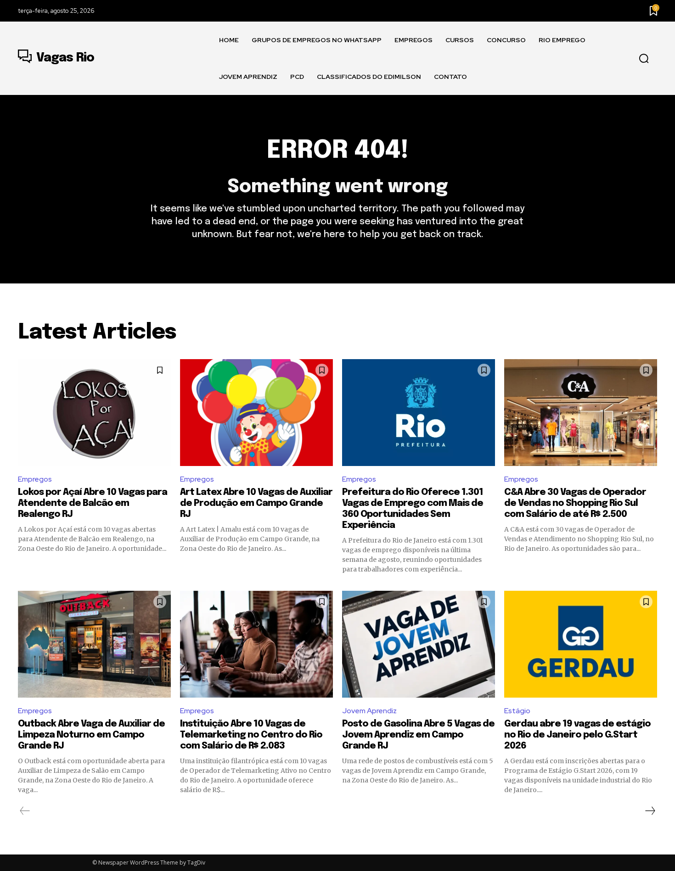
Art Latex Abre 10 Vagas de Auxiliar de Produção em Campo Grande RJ (256, 503)
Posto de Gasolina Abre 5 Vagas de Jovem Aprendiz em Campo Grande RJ (418, 735)
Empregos (35, 479)
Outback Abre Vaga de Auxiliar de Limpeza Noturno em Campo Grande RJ (91, 735)
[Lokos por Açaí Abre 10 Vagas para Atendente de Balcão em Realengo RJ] (94, 412)
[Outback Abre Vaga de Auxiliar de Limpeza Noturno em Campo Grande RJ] (94, 644)
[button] (643, 58)
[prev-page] (25, 811)
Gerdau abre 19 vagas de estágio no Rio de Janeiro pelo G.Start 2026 (577, 735)
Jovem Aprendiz (369, 711)
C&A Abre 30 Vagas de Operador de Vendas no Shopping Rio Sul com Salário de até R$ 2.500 (575, 503)
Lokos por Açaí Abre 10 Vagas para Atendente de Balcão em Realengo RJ (92, 503)
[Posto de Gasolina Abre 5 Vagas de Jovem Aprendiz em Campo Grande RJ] (418, 644)
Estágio (517, 711)
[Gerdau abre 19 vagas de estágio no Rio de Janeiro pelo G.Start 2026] (580, 644)
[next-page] (649, 811)
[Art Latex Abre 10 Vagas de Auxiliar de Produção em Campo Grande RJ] (256, 412)
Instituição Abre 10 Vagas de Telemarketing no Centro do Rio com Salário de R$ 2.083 (251, 735)
